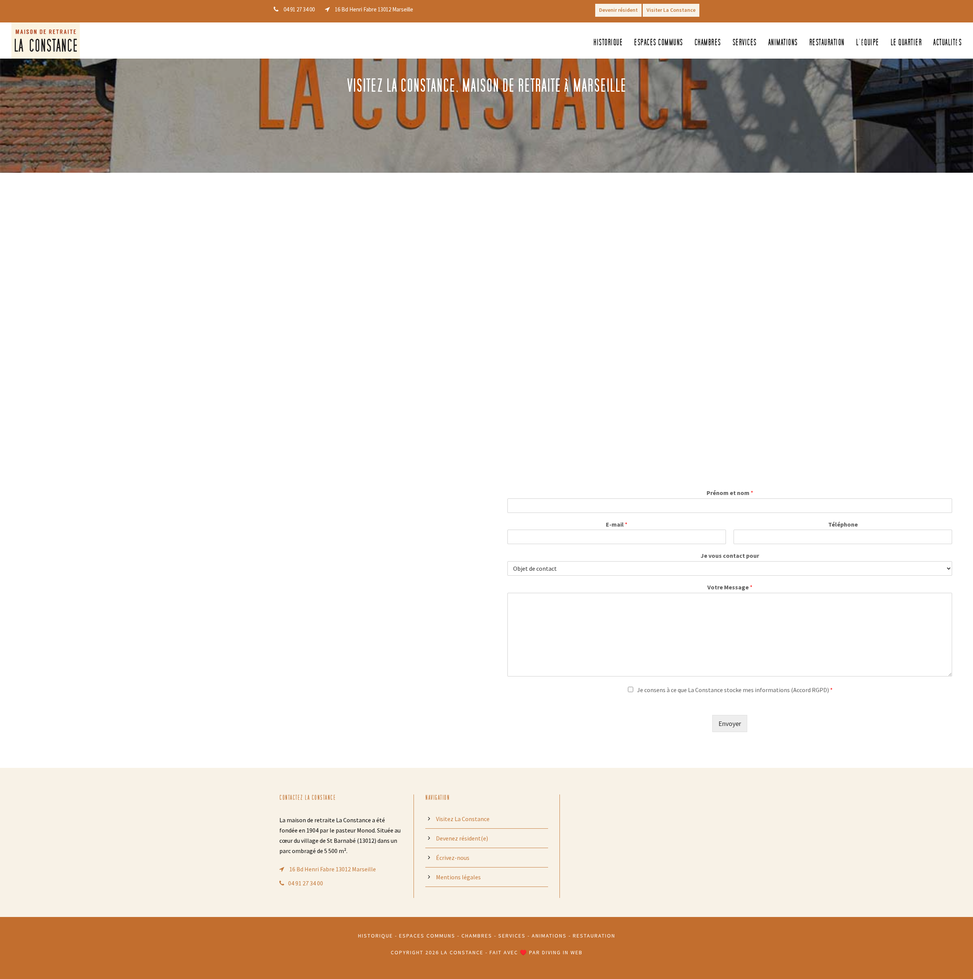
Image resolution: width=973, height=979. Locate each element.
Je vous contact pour (729, 555)
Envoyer (729, 723)
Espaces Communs (427, 935)
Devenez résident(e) (462, 838)
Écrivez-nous (452, 857)
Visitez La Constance (463, 819)
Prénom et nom (730, 493)
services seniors (269, 560)
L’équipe (867, 42)
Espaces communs (658, 42)
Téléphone (843, 524)
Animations (783, 42)
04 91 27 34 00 (305, 883)
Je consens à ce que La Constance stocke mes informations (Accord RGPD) (735, 690)
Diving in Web (562, 952)
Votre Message (730, 587)
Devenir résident (618, 9)
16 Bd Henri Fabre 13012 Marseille (332, 869)
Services (744, 42)
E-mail (617, 524)
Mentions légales (458, 877)
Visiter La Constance (671, 9)
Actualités (947, 42)
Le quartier (906, 42)
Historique (608, 42)
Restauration (827, 42)
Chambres (707, 42)
